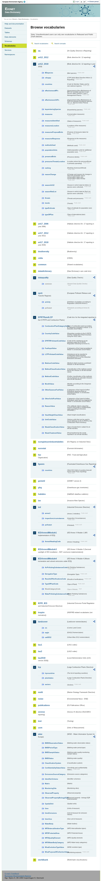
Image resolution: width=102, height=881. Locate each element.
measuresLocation (52, 126)
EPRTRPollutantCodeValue (55, 341)
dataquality (43, 278)
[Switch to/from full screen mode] (85, 1)
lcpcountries (49, 673)
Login (77, 1)
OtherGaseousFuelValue (54, 390)
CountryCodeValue (52, 333)
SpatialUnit (49, 804)
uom (40, 728)
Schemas (8, 41)
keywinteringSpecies (53, 109)
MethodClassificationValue (55, 369)
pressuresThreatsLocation (55, 161)
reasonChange (50, 174)
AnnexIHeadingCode (53, 541)
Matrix (47, 784)
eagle (47, 633)
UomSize (48, 819)
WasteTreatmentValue (53, 433)
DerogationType (51, 574)
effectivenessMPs (51, 91)
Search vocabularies (41, 43)
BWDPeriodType (51, 748)
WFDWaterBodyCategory (54, 842)
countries (48, 84)
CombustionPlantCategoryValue (56, 326)
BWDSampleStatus (52, 752)
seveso (41, 712)
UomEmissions (51, 813)
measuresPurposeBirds (54, 132)
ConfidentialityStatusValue (55, 768)
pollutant (48, 525)
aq (39, 51)
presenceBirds (50, 156)
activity (47, 302)
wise (40, 734)
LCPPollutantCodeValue (54, 354)
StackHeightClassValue (54, 415)
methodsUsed (50, 145)
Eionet (14, 19)
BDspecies (49, 73)
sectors (48, 684)
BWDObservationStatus (54, 743)
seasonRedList (50, 192)
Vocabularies (10, 46)
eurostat (42, 448)
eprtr (40, 293)
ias (39, 501)
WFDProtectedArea (52, 833)
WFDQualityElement (52, 838)
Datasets (8, 28)
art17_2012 (43, 233)
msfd (40, 692)
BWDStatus (49, 758)
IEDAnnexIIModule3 (47, 549)
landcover (43, 622)
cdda (40, 258)
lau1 (40, 645)
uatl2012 (48, 637)
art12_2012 (43, 57)
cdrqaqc (48, 78)
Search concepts (60, 43)
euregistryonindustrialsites (50, 442)
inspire (41, 612)
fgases (41, 464)
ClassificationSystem (53, 763)
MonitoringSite (50, 788)
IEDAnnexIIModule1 (47, 533)
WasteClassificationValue (54, 427)
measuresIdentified (52, 121)
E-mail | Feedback (12, 874)
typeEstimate (50, 208)
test (40, 721)
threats (47, 198)
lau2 (40, 651)
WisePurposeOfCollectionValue (56, 852)
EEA (15, 1)
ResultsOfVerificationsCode (55, 579)
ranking (48, 168)
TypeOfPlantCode (51, 584)
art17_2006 (43, 224)
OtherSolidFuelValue (53, 399)
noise (40, 699)
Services (8, 50)
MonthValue (49, 384)
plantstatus (49, 678)
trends (47, 203)
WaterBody (49, 824)
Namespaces (10, 54)
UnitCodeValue (50, 419)
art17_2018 (43, 242)
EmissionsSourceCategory (55, 774)
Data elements (10, 37)
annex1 (47, 513)
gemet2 (41, 481)
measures (48, 114)
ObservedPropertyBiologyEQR (56, 798)
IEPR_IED (42, 603)
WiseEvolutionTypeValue (54, 847)
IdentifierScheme (51, 779)
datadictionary (45, 271)
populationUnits (51, 150)
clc (46, 628)
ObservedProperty (52, 793)
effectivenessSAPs (52, 100)
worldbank (43, 860)
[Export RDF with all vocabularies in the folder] (94, 66)
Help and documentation (14, 24)
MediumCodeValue (52, 363)
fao (39, 455)
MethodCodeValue (52, 376)
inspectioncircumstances (54, 518)
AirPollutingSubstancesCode (56, 567)
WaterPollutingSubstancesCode (56, 594)
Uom (47, 808)
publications (44, 705)
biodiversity (43, 251)
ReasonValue (50, 406)
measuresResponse (52, 139)
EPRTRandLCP (45, 317)
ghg (40, 487)
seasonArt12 (49, 185)
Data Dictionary (23, 19)
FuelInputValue (50, 348)
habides (42, 494)
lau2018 (41, 658)
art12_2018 (43, 64)
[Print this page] (81, 1)
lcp (39, 667)
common (42, 265)
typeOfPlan (49, 215)
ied (39, 507)
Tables (7, 32)
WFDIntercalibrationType (54, 828)
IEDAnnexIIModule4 (47, 559)
